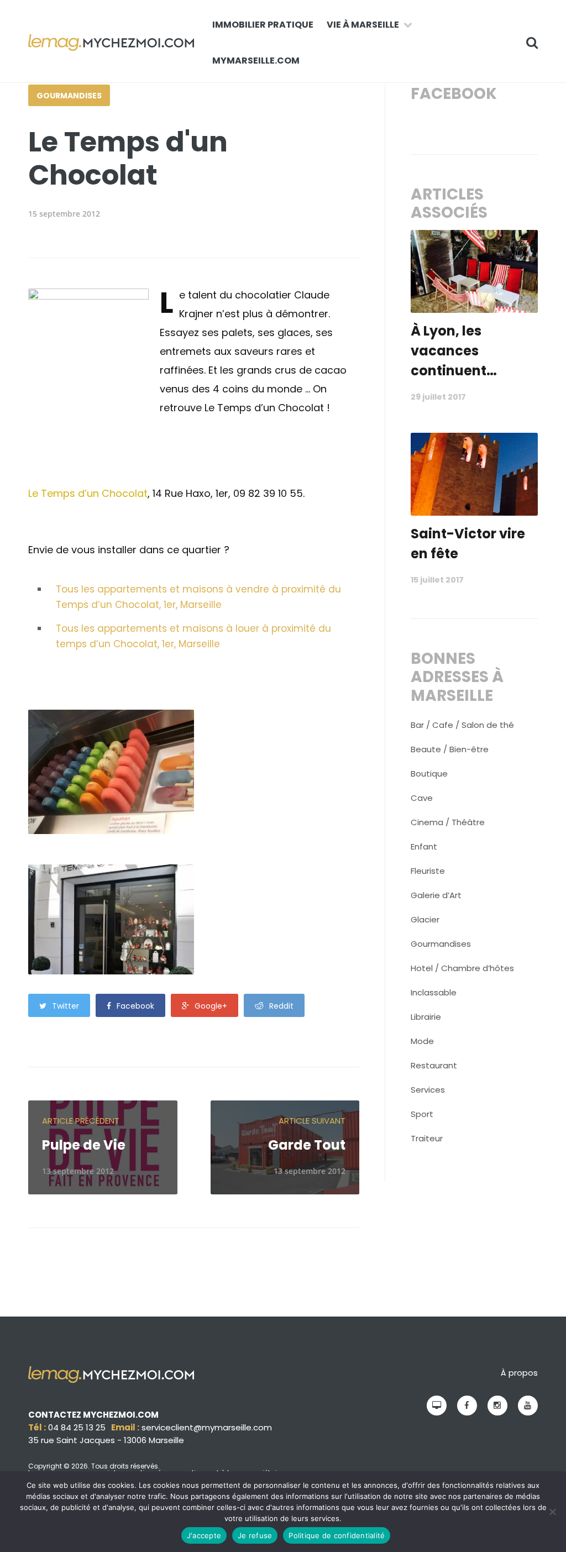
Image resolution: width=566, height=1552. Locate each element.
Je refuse (255, 1535)
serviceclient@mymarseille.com (207, 1427)
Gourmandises (69, 95)
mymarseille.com (256, 60)
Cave (422, 798)
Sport (422, 1114)
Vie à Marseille (363, 24)
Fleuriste (428, 871)
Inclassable (434, 992)
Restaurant (434, 1065)
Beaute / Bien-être (450, 749)
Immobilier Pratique (262, 24)
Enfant (424, 846)
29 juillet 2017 (438, 396)
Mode (422, 1041)
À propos (519, 1372)
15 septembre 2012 (64, 213)
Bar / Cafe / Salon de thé (462, 725)
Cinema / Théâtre (448, 822)
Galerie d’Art (436, 895)
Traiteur (427, 1138)
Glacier (425, 919)
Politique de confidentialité (337, 1535)
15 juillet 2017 (437, 579)
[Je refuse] (552, 1511)
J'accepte (204, 1535)
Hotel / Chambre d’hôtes (462, 968)
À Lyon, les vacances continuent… (454, 351)
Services (428, 1089)
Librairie (426, 1017)
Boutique (429, 773)
